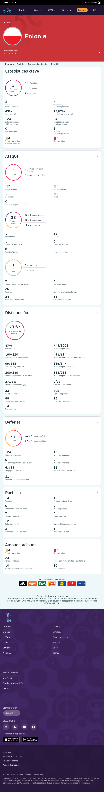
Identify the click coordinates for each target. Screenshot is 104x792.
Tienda (56, 652)
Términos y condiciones (12, 756)
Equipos (6, 647)
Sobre (55, 647)
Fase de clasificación (38, 64)
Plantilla (55, 64)
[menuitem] (24, 10)
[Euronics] (81, 583)
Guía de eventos (60, 637)
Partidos (21, 64)
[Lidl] (62, 583)
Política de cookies (10, 760)
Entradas (57, 631)
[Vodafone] (71, 583)
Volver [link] (8, 23)
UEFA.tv (6, 637)
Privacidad (7, 752)
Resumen (9, 64)
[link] (23, 10)
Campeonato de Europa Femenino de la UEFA (7, 10)
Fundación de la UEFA (13, 683)
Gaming (56, 626)
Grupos (6, 631)
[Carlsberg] (42, 583)
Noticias (7, 652)
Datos (5, 642)
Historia (56, 642)
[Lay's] (52, 583)
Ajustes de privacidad (11, 765)
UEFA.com (7, 677)
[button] (67, 10)
